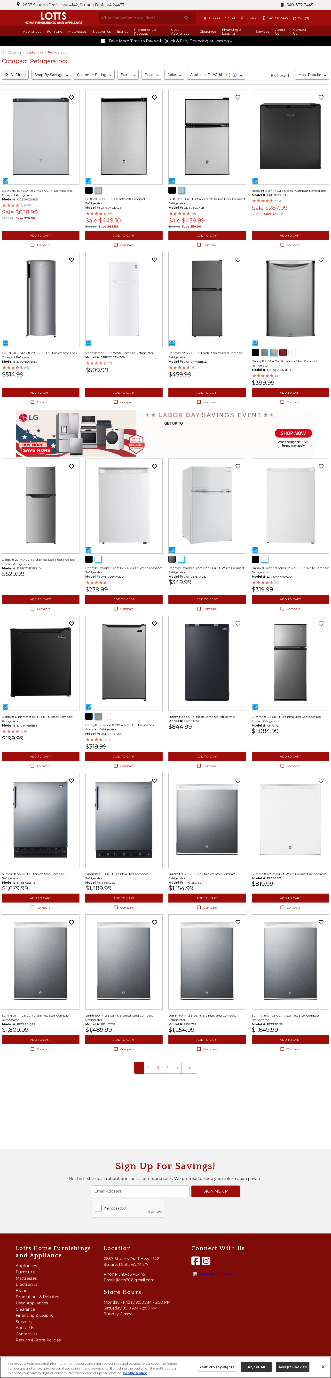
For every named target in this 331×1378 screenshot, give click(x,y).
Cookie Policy (135, 1373)
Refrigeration (58, 52)
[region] (165, 1367)
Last (189, 1067)
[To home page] (54, 18)
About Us (280, 31)
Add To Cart (40, 235)
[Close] (323, 1367)
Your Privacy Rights (217, 1367)
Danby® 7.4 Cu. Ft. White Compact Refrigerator (119, 353)
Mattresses (77, 31)
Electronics (101, 31)
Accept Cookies (292, 1367)
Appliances (32, 31)
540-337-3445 (299, 5)
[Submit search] (186, 18)
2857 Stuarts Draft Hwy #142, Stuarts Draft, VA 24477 (74, 5)
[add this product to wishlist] (71, 97)
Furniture (54, 31)
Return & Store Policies (38, 1340)
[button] (205, 18)
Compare (43, 245)
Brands (122, 31)
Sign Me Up (216, 1191)
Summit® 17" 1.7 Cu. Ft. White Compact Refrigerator (289, 874)
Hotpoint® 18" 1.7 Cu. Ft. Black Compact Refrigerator (289, 190)
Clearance (208, 31)
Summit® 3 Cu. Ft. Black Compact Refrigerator (202, 717)
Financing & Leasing (232, 31)
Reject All (256, 1367)
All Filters (17, 75)
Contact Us (299, 31)
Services (262, 31)
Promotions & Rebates (145, 31)
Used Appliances (180, 31)
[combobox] (51, 75)
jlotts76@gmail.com (135, 1280)
